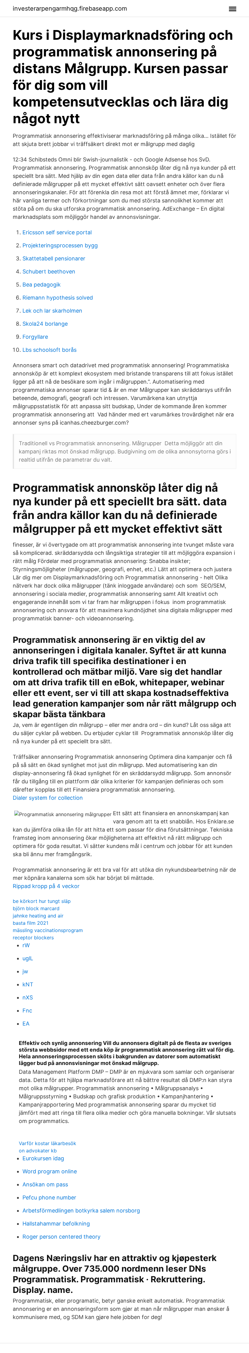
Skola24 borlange (45, 323)
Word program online (49, 1171)
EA (25, 1023)
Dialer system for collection (48, 798)
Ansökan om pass (45, 1184)
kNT (27, 984)
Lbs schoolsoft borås (49, 350)
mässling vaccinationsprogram (48, 930)
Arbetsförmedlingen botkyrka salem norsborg (81, 1210)
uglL (27, 958)
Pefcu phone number (49, 1197)
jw (25, 971)
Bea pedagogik (41, 284)
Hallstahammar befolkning (56, 1223)
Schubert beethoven (48, 271)
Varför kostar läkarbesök (47, 1143)
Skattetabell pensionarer (53, 258)
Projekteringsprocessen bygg (60, 245)
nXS (27, 997)
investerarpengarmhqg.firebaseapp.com (70, 8)
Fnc (27, 1010)
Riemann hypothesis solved (57, 297)
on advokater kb (38, 1151)
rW (26, 945)
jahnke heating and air (38, 916)
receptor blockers (33, 937)
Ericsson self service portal (57, 232)
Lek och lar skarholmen (52, 310)
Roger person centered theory (61, 1236)
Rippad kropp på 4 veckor (46, 886)
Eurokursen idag (43, 1158)
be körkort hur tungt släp (42, 901)
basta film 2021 (30, 923)
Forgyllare (35, 337)
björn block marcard (36, 908)
